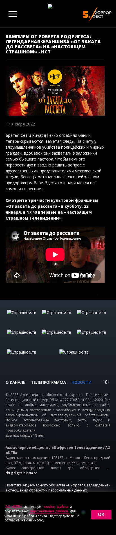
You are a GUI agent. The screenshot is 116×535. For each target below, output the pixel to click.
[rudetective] (92, 338)
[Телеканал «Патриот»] (84, 358)
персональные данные (49, 511)
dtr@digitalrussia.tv (21, 473)
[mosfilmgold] (23, 338)
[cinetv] (23, 318)
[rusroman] (32, 358)
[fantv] (92, 318)
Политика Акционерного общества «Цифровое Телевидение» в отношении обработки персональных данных (58, 488)
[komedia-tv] (58, 338)
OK (101, 514)
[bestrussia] (58, 318)
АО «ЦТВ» (13, 506)
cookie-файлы (56, 506)
